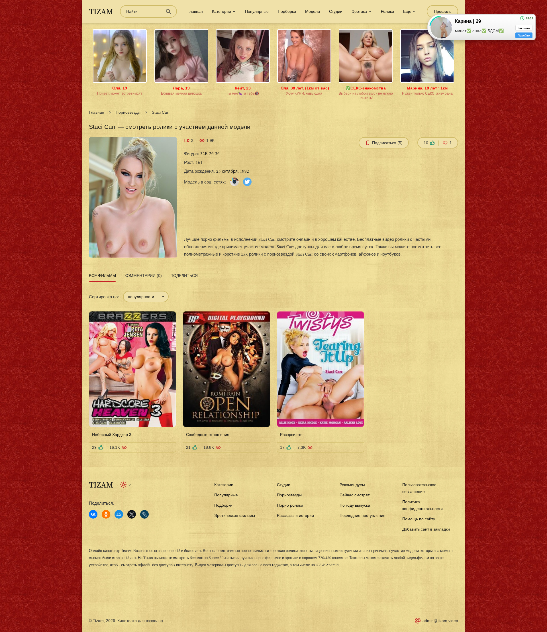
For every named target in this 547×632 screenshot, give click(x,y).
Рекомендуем (352, 484)
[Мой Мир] (119, 514)
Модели (312, 11)
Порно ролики (290, 505)
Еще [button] (407, 11)
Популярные (257, 11)
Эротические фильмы (234, 515)
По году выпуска (355, 505)
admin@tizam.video (440, 620)
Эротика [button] (359, 11)
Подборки (287, 11)
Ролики (387, 11)
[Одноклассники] (106, 514)
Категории (223, 484)
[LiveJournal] (144, 514)
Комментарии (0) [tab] (143, 275)
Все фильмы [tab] (102, 275)
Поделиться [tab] (184, 275)
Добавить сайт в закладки (426, 529)
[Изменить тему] (126, 484)
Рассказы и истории (295, 515)
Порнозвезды (128, 112)
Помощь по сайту (418, 519)
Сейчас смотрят (355, 495)
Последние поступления (362, 515)
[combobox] (146, 296)
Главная (195, 11)
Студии (335, 11)
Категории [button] (221, 11)
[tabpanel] (273, 368)
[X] (131, 514)
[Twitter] (247, 181)
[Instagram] (234, 181)
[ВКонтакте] (93, 514)
